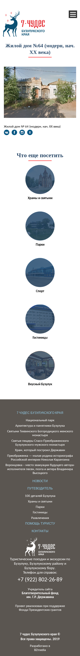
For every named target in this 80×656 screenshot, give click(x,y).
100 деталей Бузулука (40, 496)
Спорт (40, 291)
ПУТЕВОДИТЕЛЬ (40, 488)
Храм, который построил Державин (40, 450)
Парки (40, 244)
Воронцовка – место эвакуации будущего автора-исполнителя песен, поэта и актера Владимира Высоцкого (40, 469)
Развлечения (40, 518)
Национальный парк (40, 420)
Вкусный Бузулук (40, 384)
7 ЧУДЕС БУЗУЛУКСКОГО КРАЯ (40, 412)
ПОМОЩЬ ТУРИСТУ (40, 523)
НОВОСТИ (40, 481)
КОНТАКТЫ (40, 531)
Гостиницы (40, 337)
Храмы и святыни (40, 198)
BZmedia (40, 650)
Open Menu (73, 14)
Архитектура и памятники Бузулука (40, 425)
